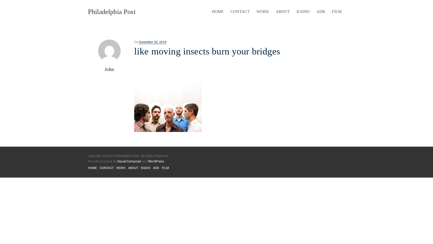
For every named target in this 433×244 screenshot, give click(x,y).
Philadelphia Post (112, 11)
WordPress (156, 161)
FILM (337, 11)
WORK (262, 11)
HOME (218, 11)
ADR (320, 11)
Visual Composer (129, 161)
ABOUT (283, 11)
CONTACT (240, 11)
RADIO (303, 11)
